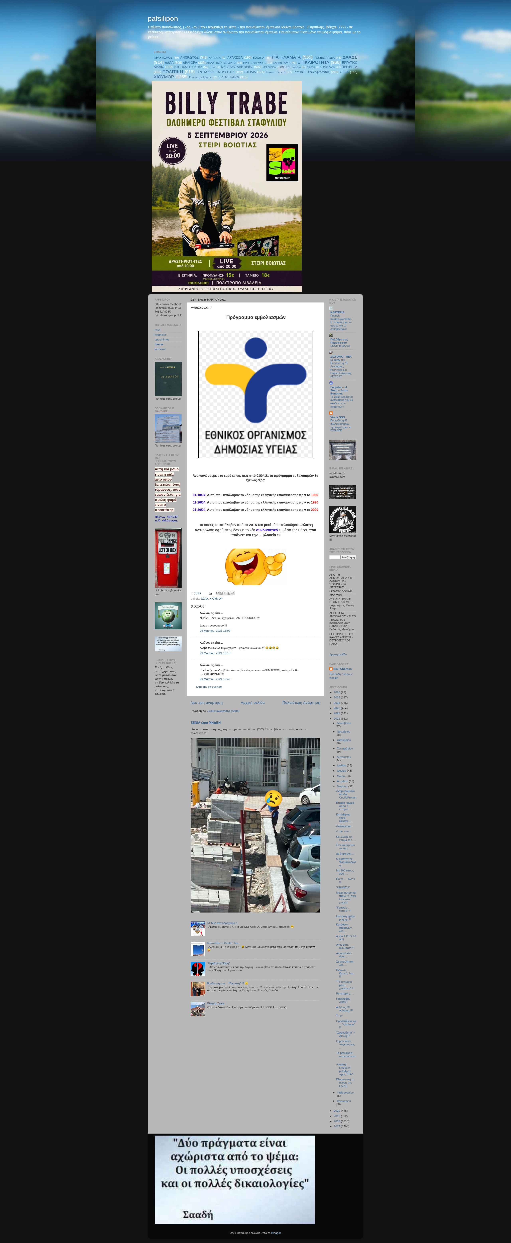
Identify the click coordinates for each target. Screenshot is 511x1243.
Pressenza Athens (200, 77)
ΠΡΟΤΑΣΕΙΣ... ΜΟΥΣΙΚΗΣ (215, 72)
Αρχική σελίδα (253, 702)
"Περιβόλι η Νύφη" (218, 963)
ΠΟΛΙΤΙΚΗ (172, 71)
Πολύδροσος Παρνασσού (339, 341)
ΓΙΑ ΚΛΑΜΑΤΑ (286, 57)
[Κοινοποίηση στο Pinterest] (233, 593)
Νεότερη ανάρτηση (207, 702)
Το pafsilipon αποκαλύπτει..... (346, 1056)
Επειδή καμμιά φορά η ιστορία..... (345, 806)
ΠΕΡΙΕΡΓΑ (349, 67)
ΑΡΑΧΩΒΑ (235, 57)
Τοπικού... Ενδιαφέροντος (311, 72)
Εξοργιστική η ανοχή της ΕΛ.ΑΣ (344, 1082)
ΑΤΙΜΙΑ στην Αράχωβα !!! (222, 922)
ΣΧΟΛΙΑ (250, 72)
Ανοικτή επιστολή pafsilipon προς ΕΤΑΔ (345, 1069)
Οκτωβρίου (344, 740)
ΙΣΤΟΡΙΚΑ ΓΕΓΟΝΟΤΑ (188, 67)
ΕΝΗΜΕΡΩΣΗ (281, 62)
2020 (337, 1110)
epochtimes (162, 339)
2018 (337, 1121)
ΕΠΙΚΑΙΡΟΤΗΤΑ (313, 62)
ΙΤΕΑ (212, 67)
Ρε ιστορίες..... (345, 993)
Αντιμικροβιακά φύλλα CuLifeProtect (346, 794)
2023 (337, 708)
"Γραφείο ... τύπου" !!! (343, 909)
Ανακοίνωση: (344, 826)
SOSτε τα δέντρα (340, 345)
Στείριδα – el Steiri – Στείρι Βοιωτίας (339, 390)
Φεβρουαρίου (345, 1092)
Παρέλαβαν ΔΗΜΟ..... (344, 1000)
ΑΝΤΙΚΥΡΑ (215, 57)
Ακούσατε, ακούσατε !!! (345, 946)
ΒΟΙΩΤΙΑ (258, 57)
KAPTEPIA (337, 312)
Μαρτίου (342, 786)
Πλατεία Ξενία (215, 1003)
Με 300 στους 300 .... (345, 872)
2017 (337, 1126)
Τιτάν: (339, 1015)
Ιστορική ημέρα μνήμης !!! (345, 918)
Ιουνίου (342, 770)
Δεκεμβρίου (344, 723)
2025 (337, 697)
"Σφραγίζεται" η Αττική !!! (345, 1034)
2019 (337, 1116)
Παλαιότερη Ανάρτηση (301, 702)
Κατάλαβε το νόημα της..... (346, 838)
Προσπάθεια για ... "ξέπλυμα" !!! (346, 1024)
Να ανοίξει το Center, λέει (222, 943)
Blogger (276, 1232)
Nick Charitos (342, 668)
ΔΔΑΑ (169, 62)
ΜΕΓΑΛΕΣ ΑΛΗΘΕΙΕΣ (237, 67)
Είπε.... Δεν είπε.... (254, 62)
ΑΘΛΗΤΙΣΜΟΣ (163, 57)
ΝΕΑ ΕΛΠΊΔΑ (269, 67)
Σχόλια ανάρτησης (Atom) (223, 710)
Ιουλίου (342, 765)
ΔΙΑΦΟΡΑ (190, 62)
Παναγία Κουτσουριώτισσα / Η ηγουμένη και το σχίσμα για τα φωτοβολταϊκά (341, 322)
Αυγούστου (344, 756)
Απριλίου (343, 781)
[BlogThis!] (221, 593)
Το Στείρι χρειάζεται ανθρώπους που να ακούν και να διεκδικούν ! (341, 401)
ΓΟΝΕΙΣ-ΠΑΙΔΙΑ (324, 57)
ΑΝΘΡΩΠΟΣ (189, 57)
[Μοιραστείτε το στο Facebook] (229, 593)
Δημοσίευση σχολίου (209, 686)
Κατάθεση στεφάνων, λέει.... (344, 927)
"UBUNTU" (343, 887)
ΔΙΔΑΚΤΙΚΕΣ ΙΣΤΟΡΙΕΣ (221, 62)
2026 (337, 692)
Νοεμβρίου (343, 731)
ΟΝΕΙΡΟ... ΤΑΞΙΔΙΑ (290, 67)
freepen (159, 344)
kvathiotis (160, 334)
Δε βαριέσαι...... (345, 853)
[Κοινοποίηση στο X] (225, 593)
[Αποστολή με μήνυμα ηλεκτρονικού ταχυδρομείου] (218, 593)
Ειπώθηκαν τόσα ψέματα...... (344, 817)
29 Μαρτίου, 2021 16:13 (215, 653)
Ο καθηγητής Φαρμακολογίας (346, 862)
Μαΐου (341, 776)
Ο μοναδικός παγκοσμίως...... (346, 1044)
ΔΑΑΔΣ (350, 57)
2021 (337, 718)
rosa (157, 329)
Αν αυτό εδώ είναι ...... (344, 955)
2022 (337, 713)
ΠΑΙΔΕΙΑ (311, 67)
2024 (337, 702)
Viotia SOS (337, 417)
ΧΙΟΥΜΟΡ (164, 76)
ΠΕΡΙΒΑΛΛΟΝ (327, 67)
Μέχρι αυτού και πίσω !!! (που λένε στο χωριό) (346, 897)
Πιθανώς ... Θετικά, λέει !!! (344, 973)
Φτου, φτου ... (345, 831)
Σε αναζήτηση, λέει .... (345, 963)
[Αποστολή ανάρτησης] (210, 593)
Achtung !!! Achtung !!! (344, 1009)
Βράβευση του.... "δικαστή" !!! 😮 (227, 983)
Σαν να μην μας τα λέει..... (346, 847)
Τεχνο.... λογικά (275, 72)
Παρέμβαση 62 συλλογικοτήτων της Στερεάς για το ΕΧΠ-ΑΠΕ (340, 425)
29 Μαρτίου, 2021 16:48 (215, 679)
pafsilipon (163, 18)
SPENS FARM (228, 77)
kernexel (160, 349)
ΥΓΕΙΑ (344, 72)
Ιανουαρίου (344, 1100)
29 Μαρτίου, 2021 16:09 (215, 630)
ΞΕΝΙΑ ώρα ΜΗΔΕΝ (206, 722)
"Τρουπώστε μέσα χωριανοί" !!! (345, 985)
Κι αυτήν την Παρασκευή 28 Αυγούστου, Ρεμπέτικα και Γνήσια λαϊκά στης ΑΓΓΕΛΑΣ (341, 368)
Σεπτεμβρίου (345, 748)
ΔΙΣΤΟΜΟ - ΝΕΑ (341, 356)
